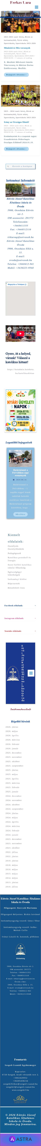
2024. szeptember (14, 809)
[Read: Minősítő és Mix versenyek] (20, 21)
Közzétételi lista (16, 588)
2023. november (14, 843)
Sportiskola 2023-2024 (26, 117)
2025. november (14, 757)
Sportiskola (9, 43)
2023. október (13, 848)
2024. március (13, 826)
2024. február (12, 831)
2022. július (12, 852)
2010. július (12, 887)
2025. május (12, 774)
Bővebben (20, 514)
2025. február (12, 787)
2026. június (12, 727)
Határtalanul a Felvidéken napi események (20, 473)
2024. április (12, 822)
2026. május (12, 731)
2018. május (12, 865)
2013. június (12, 882)
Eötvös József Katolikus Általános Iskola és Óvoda (19, 7)
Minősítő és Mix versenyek (17, 48)
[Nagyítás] (32, 392)
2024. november (14, 800)
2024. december (14, 796)
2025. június (12, 770)
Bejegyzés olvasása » (16, 75)
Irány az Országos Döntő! (16, 122)
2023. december (14, 839)
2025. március (13, 783)
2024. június (12, 813)
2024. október (13, 805)
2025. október (13, 761)
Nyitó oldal (22, 40)
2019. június (12, 861)
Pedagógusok (14, 553)
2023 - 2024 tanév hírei (14, 111)
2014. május (12, 878)
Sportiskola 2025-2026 (26, 43)
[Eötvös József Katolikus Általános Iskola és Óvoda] (3, 7)
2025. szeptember (14, 766)
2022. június (12, 856)
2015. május (12, 874)
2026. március (13, 740)
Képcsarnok (14, 583)
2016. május (12, 869)
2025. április (12, 779)
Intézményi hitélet (17, 579)
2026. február (12, 744)
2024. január (12, 835)
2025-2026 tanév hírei (14, 37)
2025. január (12, 792)
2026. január (12, 748)
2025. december (14, 753)
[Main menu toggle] (36, 7)
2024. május (12, 818)
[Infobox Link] (20, 225)
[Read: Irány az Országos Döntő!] (20, 95)
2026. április (12, 735)
